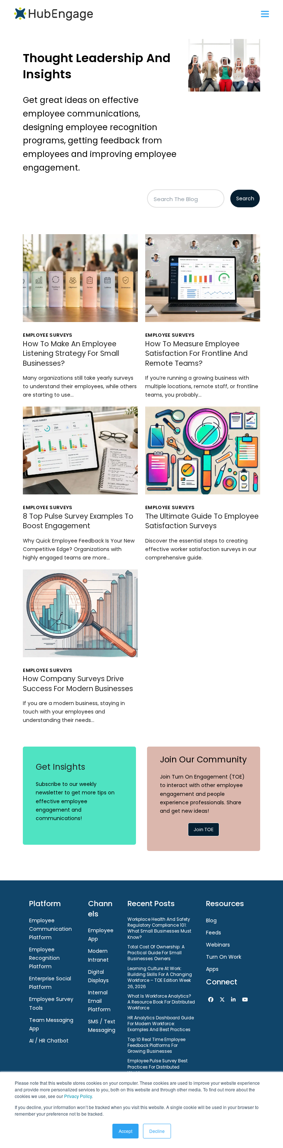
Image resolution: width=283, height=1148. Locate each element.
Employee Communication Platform (50, 929)
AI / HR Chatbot (49, 1040)
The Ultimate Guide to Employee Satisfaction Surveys (202, 521)
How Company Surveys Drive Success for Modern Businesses (78, 683)
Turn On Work (223, 957)
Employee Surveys (47, 335)
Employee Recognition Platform (44, 958)
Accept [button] (125, 1131)
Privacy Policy (78, 1096)
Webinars (218, 944)
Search (245, 198)
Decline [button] (157, 1131)
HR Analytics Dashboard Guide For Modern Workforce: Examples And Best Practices (160, 1024)
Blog (211, 920)
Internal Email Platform (99, 1001)
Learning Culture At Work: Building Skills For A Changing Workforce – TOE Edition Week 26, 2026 (159, 978)
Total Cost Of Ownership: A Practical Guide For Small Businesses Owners (156, 953)
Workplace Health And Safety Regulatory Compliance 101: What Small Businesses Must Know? (159, 928)
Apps (212, 969)
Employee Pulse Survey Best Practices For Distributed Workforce (157, 1067)
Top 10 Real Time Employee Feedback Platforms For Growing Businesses (156, 1046)
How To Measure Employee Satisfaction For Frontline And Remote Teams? (196, 353)
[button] (265, 14)
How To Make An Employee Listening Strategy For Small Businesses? (71, 353)
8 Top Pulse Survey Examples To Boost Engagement (78, 521)
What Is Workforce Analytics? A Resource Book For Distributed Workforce (161, 1002)
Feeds (213, 932)
